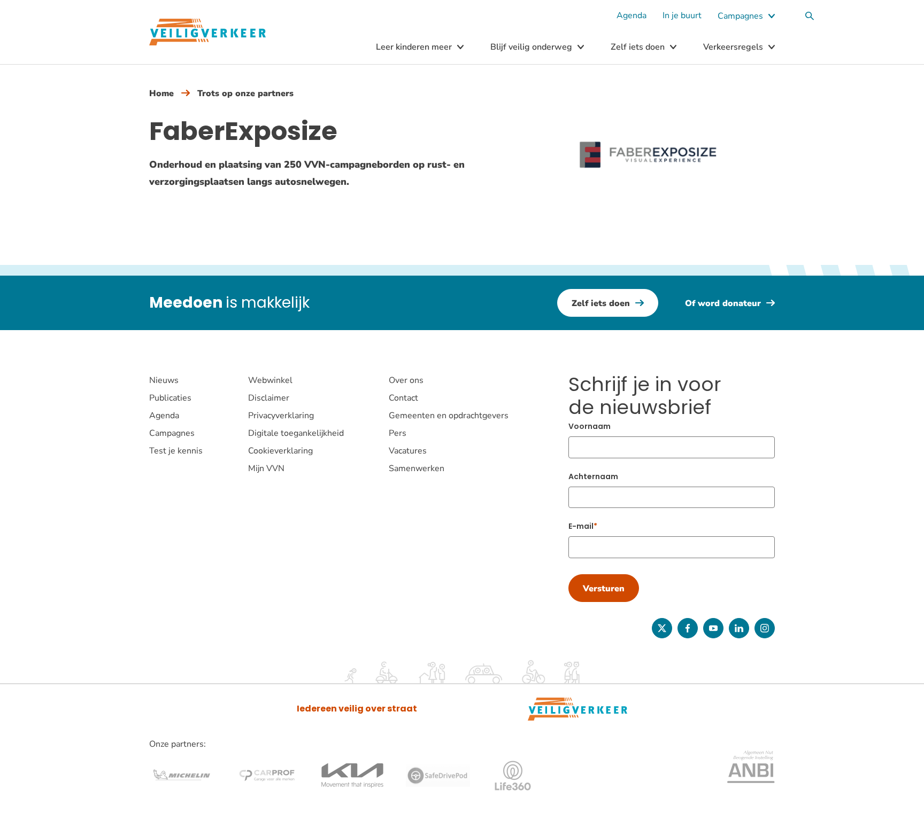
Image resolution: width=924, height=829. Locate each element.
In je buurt (682, 15)
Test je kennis (176, 451)
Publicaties (170, 398)
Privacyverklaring (281, 415)
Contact (403, 398)
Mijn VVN (266, 468)
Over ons (406, 380)
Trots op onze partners (245, 93)
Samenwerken (416, 468)
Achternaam (593, 476)
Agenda (631, 15)
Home (161, 93)
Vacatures (408, 451)
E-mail (581, 526)
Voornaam (589, 426)
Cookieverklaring (280, 451)
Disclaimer (268, 398)
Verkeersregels (733, 47)
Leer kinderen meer (414, 47)
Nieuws (164, 380)
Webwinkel (270, 380)
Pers (397, 433)
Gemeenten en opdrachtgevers (449, 415)
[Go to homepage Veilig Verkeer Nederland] (207, 32)
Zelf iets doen (638, 47)
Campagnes (740, 16)
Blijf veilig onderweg (531, 47)
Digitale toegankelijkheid (296, 433)
